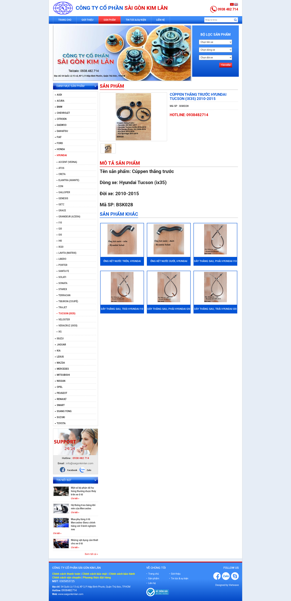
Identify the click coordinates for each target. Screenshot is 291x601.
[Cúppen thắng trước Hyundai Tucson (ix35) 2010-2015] (133, 116)
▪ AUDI (58, 94)
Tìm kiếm (225, 65)
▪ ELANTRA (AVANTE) (68, 180)
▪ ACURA (59, 100)
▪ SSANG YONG (63, 411)
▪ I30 (59, 234)
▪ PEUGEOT (61, 393)
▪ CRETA (61, 174)
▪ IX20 (60, 246)
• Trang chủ (152, 573)
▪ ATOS (60, 168)
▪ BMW (58, 106)
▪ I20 (59, 228)
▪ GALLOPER (63, 192)
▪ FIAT (58, 137)
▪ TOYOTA (60, 423)
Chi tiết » (75, 498)
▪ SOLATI (61, 277)
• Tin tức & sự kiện (178, 578)
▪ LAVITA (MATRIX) (66, 253)
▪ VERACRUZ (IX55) (67, 325)
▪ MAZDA (60, 362)
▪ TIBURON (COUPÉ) (67, 301)
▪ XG (59, 331)
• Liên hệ (151, 583)
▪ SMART (60, 405)
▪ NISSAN (60, 381)
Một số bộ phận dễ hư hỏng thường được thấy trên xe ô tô (83, 491)
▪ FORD (59, 143)
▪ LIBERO (61, 259)
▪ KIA (57, 350)
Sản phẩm (110, 20)
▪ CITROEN (61, 119)
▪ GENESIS (62, 198)
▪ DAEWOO (61, 125)
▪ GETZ (60, 204)
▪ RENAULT (61, 399)
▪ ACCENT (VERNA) (67, 162)
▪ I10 (59, 222)
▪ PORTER (62, 265)
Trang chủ (64, 20)
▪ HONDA (60, 149)
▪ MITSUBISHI (62, 375)
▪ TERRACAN (63, 295)
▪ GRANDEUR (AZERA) (68, 216)
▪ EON (60, 186)
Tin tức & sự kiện (136, 20)
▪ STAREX (62, 289)
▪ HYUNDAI (61, 155)
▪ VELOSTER (63, 319)
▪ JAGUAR (60, 344)
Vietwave (234, 585)
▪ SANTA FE (63, 271)
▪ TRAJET (62, 307)
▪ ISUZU (59, 338)
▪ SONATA (62, 283)
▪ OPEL (58, 387)
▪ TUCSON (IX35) (66, 313)
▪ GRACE (61, 210)
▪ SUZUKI (60, 417)
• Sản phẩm (152, 578)
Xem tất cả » (91, 554)
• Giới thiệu (175, 573)
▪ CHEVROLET (62, 113)
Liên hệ (160, 20)
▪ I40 (59, 240)
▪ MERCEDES (62, 368)
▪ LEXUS (59, 356)
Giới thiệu (87, 20)
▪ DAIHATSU (61, 131)
